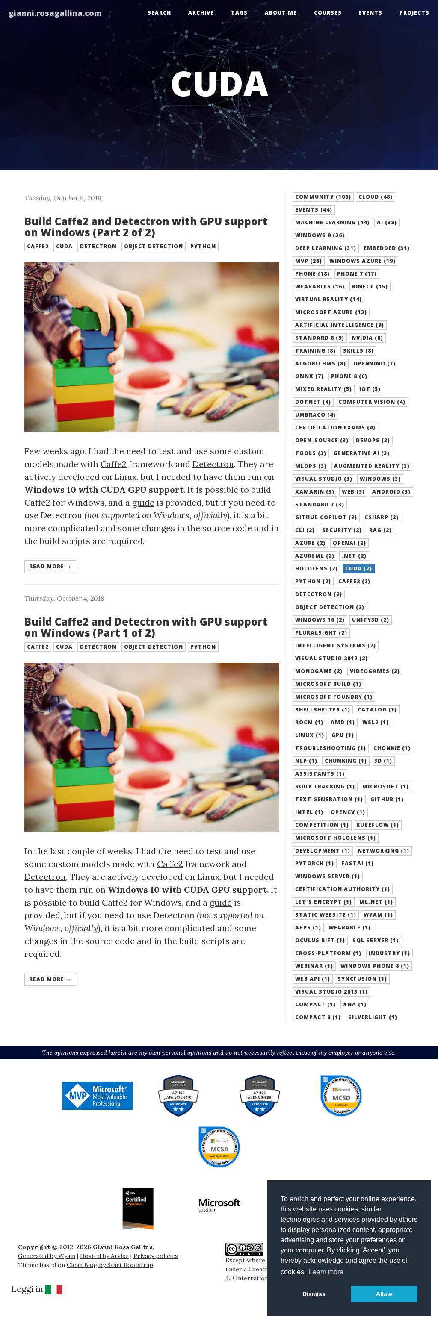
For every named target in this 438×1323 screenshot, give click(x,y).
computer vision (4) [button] (371, 402)
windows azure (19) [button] (362, 261)
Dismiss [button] (314, 1294)
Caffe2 (114, 464)
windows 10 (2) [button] (320, 619)
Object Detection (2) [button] (329, 607)
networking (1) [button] (383, 850)
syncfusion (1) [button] (362, 978)
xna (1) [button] (355, 1004)
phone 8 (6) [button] (349, 376)
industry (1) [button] (389, 953)
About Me (281, 12)
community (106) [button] (323, 196)
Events (370, 12)
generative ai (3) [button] (362, 453)
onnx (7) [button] (309, 376)
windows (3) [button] (380, 478)
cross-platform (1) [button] (328, 953)
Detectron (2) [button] (318, 594)
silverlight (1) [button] (372, 1017)
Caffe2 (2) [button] (354, 581)
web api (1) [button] (312, 978)
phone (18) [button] (312, 273)
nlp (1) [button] (306, 760)
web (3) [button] (353, 491)
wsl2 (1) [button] (375, 722)
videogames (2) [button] (375, 671)
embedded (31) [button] (387, 248)
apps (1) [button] (308, 927)
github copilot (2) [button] (326, 517)
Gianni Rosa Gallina (123, 1247)
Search (159, 12)
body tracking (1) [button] (325, 786)
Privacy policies (155, 1256)
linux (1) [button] (309, 735)
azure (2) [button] (310, 543)
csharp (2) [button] (381, 517)
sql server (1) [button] (375, 940)
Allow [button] (384, 1294)
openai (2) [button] (349, 543)
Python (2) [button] (313, 581)
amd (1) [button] (343, 722)
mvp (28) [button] (308, 261)
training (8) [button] (315, 350)
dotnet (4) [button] (313, 402)
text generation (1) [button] (329, 799)
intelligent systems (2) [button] (335, 645)
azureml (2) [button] (314, 555)
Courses (328, 12)
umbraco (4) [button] (315, 414)
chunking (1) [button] (346, 760)
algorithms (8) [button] (320, 363)
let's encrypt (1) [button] (323, 902)
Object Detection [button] (153, 246)
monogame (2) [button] (319, 671)
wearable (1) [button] (349, 927)
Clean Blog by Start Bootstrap (110, 1265)
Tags (239, 12)
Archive (201, 12)
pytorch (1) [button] (314, 863)
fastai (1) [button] (357, 863)
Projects (414, 12)
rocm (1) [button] (309, 722)
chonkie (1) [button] (392, 748)
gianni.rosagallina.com (55, 13)
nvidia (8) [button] (367, 337)
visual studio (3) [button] (323, 478)
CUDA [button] (64, 246)
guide (143, 502)
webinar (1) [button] (314, 966)
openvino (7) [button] (374, 363)
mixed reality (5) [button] (323, 389)
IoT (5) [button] (370, 389)
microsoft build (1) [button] (328, 684)
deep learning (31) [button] (325, 248)
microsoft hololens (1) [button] (335, 837)
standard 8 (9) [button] (319, 337)
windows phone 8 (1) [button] (374, 966)
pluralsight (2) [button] (321, 632)
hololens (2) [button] (316, 568)
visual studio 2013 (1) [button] (331, 991)
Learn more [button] (326, 1272)
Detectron (213, 464)
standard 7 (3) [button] (319, 504)
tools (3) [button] (310, 453)
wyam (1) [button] (378, 914)
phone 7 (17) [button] (357, 273)
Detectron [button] (98, 246)
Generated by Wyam (46, 1256)
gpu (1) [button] (342, 735)
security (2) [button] (342, 530)
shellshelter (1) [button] (322, 709)
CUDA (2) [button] (358, 568)
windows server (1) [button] (327, 876)
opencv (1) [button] (348, 812)
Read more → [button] (50, 566)
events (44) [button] (313, 209)
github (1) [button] (387, 799)
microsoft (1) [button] (385, 786)
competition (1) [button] (322, 825)
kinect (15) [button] (370, 286)
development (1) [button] (322, 850)
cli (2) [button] (305, 530)
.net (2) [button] (354, 555)
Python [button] (203, 246)
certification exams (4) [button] (335, 427)
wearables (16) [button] (320, 286)
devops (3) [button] (373, 440)
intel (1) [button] (309, 812)
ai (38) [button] (387, 222)
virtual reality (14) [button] (328, 299)
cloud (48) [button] (375, 196)
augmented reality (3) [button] (372, 466)
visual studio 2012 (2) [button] (331, 658)
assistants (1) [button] (320, 773)
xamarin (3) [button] (314, 491)
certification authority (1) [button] (342, 889)
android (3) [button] (391, 491)
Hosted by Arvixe (104, 1256)
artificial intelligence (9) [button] (339, 325)
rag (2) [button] (380, 530)
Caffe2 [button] (38, 246)
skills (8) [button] (358, 350)
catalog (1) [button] (377, 709)
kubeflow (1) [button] (377, 825)
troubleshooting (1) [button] (330, 748)
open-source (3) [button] (322, 440)
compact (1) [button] (315, 1004)
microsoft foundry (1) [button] (334, 696)
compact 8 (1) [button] (318, 1017)
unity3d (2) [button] (370, 619)
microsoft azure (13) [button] (331, 312)
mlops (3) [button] (311, 466)
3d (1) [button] (383, 760)
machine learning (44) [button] (332, 222)
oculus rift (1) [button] (320, 940)
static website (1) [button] (325, 914)
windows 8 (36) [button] (320, 235)
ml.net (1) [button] (376, 902)
